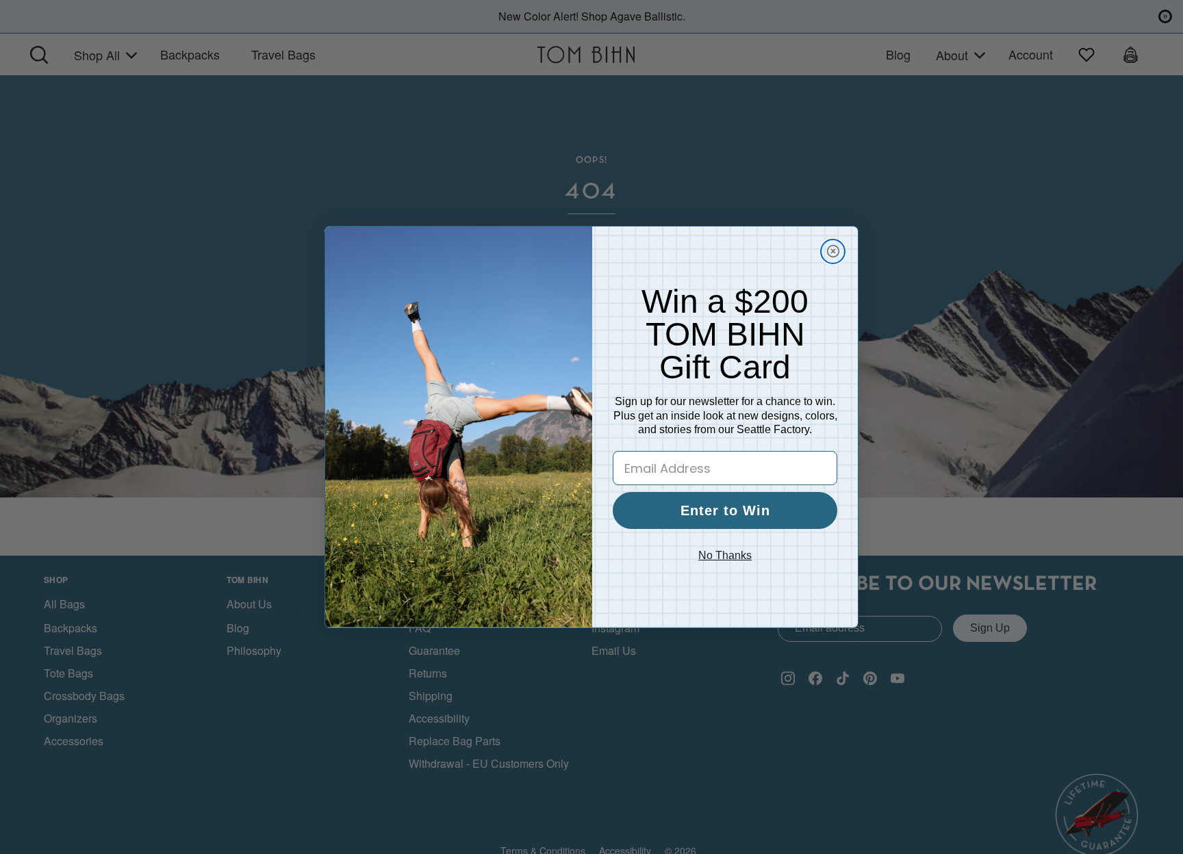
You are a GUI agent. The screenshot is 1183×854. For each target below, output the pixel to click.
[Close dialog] (833, 251)
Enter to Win (725, 510)
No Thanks (725, 555)
